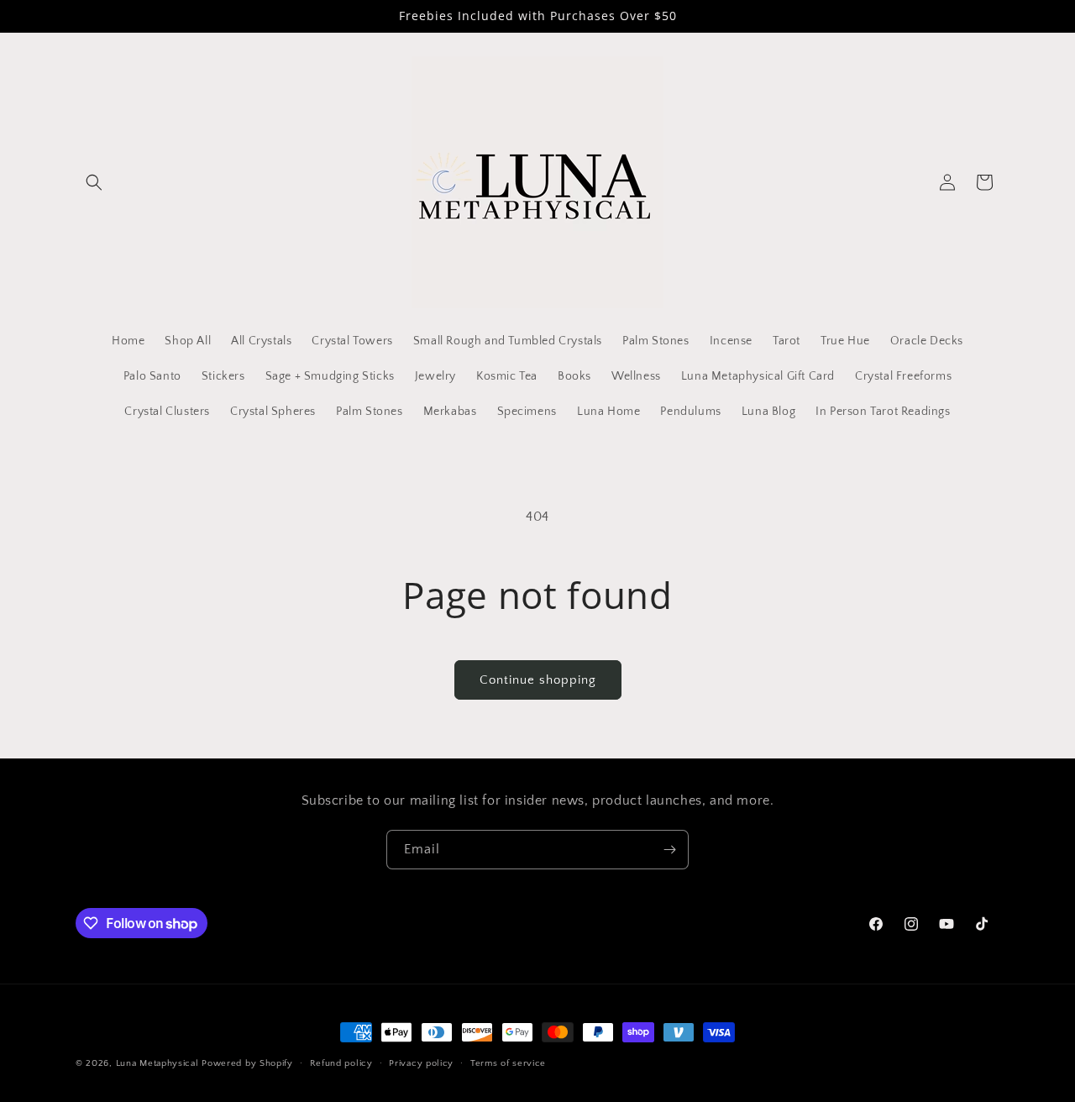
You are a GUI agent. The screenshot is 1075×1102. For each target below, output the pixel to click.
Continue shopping (538, 680)
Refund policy (341, 1063)
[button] (94, 182)
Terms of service (508, 1063)
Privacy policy (421, 1063)
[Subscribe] (669, 849)
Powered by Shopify (247, 1063)
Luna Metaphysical (157, 1063)
